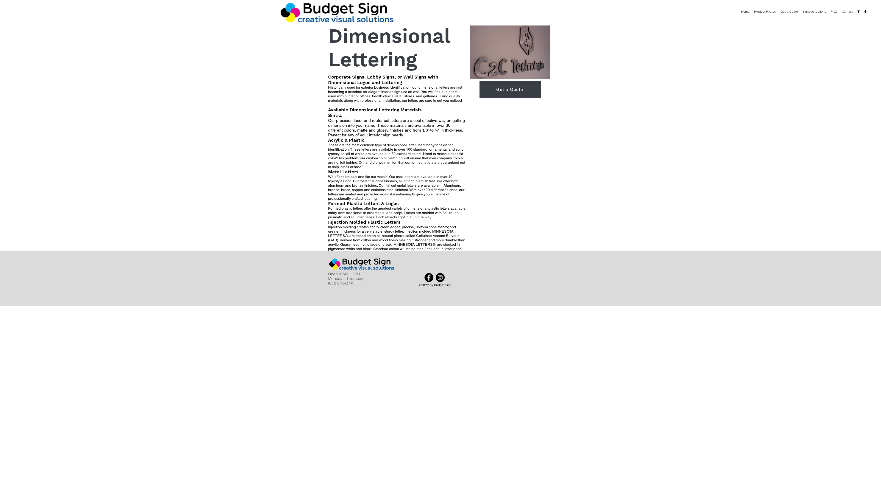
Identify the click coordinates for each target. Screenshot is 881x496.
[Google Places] (858, 11)
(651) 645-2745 (341, 283)
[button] (510, 52)
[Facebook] (865, 11)
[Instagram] (440, 277)
